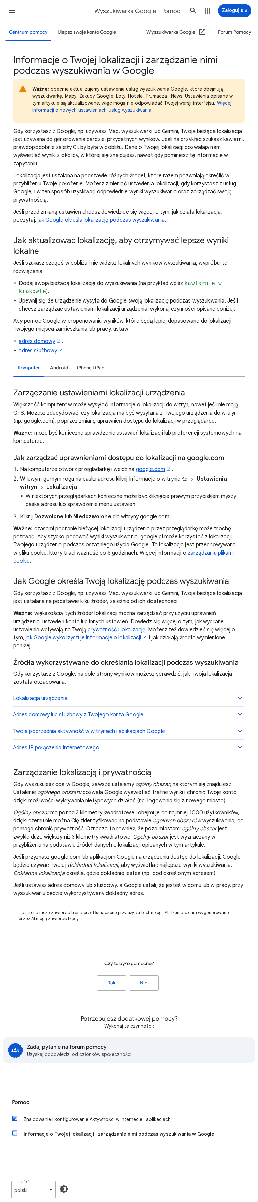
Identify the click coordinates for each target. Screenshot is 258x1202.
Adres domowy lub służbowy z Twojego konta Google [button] (78, 714)
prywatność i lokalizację (116, 629)
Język (24, 1180)
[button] (12, 11)
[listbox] (33, 1189)
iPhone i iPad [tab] (91, 368)
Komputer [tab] (29, 368)
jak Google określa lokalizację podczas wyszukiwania (101, 220)
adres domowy (37, 341)
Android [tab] (59, 368)
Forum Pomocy (234, 32)
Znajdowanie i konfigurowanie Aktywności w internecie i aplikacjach (97, 1119)
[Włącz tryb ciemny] (64, 1189)
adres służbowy (38, 350)
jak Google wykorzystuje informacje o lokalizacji (83, 637)
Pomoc (20, 1102)
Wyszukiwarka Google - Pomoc (137, 11)
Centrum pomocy (28, 32)
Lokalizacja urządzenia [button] (40, 698)
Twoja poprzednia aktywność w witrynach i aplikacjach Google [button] (89, 731)
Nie (143, 983)
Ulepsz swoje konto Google (87, 32)
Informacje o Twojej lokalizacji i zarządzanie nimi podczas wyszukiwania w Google (119, 1134)
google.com (150, 469)
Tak (111, 983)
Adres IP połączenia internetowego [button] (56, 747)
